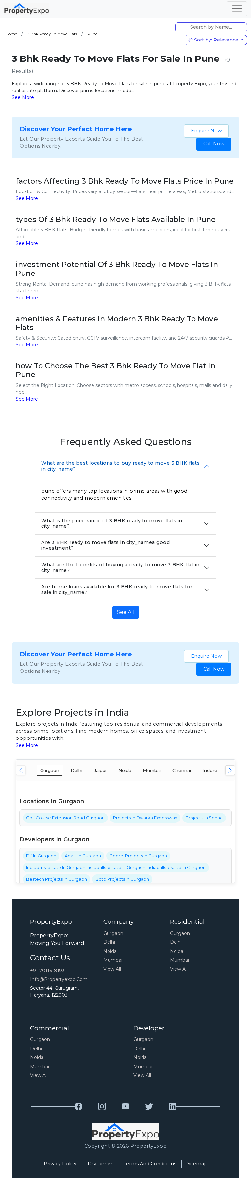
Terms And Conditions (150, 1164)
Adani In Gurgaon (83, 855)
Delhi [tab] (76, 770)
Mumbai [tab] (152, 770)
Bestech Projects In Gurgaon (56, 879)
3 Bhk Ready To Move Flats (52, 33)
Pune (92, 33)
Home (11, 33)
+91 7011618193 (47, 970)
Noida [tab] (124, 770)
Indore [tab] (209, 770)
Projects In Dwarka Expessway (145, 817)
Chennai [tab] (181, 770)
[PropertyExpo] (78, 1107)
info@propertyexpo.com (59, 979)
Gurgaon (113, 933)
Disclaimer (100, 1164)
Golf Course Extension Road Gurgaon (65, 817)
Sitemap (197, 1164)
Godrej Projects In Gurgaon (138, 855)
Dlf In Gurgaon (41, 855)
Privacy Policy (60, 1164)
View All (112, 969)
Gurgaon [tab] (49, 770)
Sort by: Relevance (216, 40)
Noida (110, 951)
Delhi (109, 942)
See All (126, 612)
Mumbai (112, 960)
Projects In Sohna (204, 817)
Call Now (214, 144)
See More (23, 97)
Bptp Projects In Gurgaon (122, 879)
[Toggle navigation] (237, 8)
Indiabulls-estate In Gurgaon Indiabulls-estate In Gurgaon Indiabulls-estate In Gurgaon (116, 867)
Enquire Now (206, 131)
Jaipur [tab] (100, 770)
